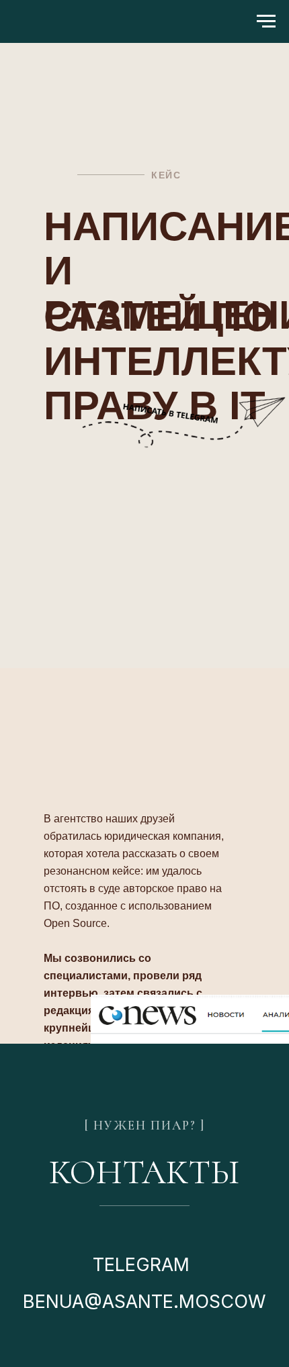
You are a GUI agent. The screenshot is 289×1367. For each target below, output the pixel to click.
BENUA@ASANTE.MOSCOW (144, 1301)
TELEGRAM (141, 1264)
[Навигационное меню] (266, 21)
